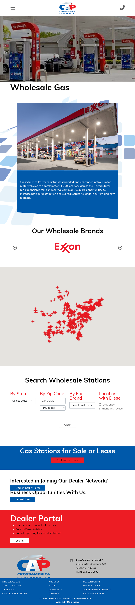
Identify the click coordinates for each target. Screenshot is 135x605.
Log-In (20, 541)
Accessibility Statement (97, 590)
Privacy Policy (91, 586)
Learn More (23, 499)
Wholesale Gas (11, 582)
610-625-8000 (90, 572)
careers (54, 594)
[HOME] (33, 566)
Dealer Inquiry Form (28, 488)
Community (55, 590)
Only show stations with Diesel (111, 407)
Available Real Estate (14, 594)
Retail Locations (12, 586)
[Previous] (14, 248)
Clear (67, 425)
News (52, 586)
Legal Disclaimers (93, 594)
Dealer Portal (91, 582)
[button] (120, 248)
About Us (54, 582)
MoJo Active (73, 602)
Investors (8, 590)
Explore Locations (67, 460)
